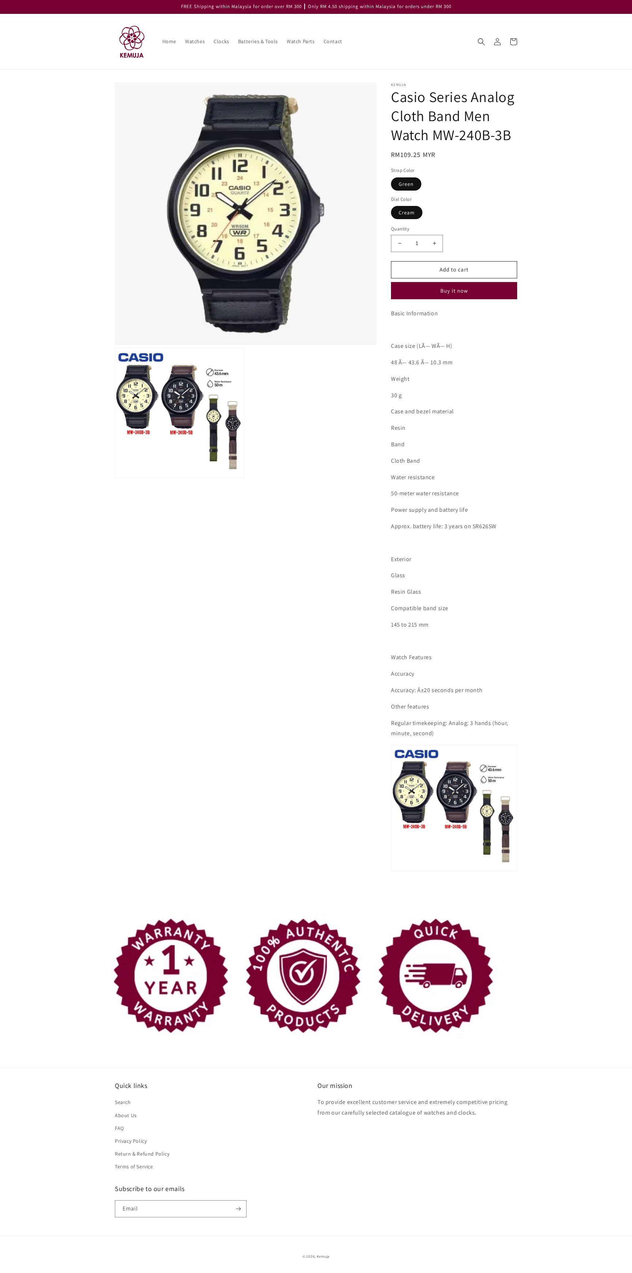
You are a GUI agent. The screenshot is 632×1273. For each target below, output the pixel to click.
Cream (407, 212)
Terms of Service (134, 1166)
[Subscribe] (238, 1208)
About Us (126, 1115)
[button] (481, 42)
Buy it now (454, 290)
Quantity (400, 229)
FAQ (119, 1128)
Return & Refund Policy (142, 1153)
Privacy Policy (131, 1141)
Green (406, 184)
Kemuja (323, 1256)
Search (123, 1102)
